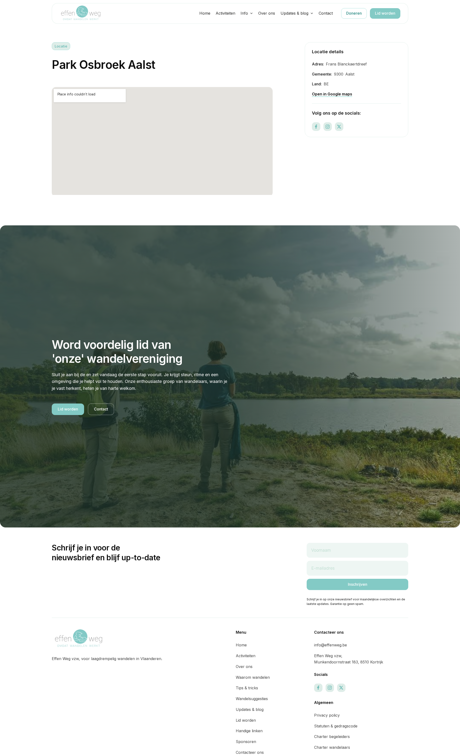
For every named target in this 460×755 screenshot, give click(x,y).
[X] (339, 127)
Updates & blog (294, 13)
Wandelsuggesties (252, 698)
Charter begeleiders (332, 736)
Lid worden (385, 13)
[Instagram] (327, 127)
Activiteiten (225, 13)
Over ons (266, 13)
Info (244, 13)
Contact (326, 13)
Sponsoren (246, 741)
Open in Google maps (332, 94)
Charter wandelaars (332, 747)
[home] (81, 13)
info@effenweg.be (330, 645)
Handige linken (249, 730)
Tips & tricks (247, 687)
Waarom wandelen (253, 677)
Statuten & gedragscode (335, 726)
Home (204, 13)
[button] (247, 13)
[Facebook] (316, 127)
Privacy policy (327, 715)
